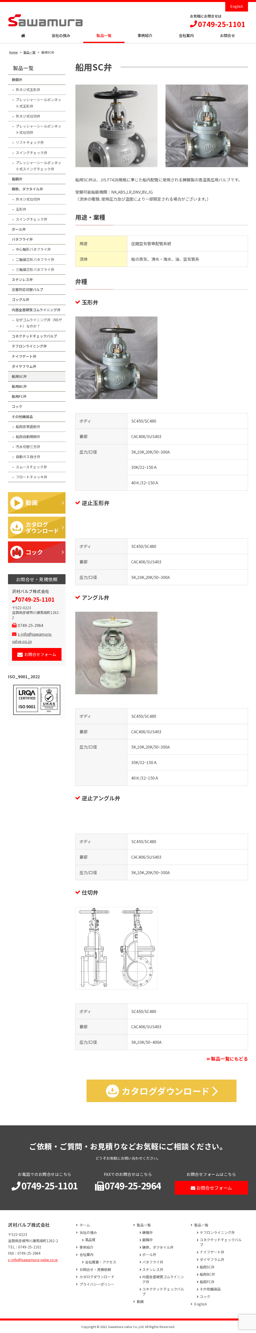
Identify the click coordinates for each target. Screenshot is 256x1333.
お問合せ (227, 35)
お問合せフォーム (40, 654)
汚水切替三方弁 (28, 446)
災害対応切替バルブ (27, 289)
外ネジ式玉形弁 (28, 89)
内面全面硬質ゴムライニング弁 (36, 309)
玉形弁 (21, 209)
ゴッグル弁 (20, 299)
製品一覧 (104, 35)
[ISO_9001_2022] (37, 700)
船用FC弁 (19, 396)
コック (17, 406)
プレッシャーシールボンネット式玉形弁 (38, 102)
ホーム (85, 1225)
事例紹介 (145, 35)
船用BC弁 (19, 386)
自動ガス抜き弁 (28, 456)
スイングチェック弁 (31, 152)
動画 (140, 1301)
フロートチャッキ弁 (31, 476)
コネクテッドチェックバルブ (34, 336)
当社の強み (61, 35)
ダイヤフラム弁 (24, 366)
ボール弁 (19, 229)
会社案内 (186, 35)
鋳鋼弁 (17, 79)
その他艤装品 (22, 416)
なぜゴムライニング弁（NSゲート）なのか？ (39, 322)
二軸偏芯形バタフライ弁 (35, 259)
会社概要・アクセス (100, 1262)
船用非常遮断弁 (28, 426)
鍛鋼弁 (17, 178)
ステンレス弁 (22, 279)
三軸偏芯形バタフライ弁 (35, 269)
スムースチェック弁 (31, 466)
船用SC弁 (19, 376)
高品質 (90, 1239)
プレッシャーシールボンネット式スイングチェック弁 (38, 165)
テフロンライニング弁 (29, 346)
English (236, 6)
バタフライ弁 (22, 239)
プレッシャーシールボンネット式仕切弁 (38, 129)
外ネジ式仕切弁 (28, 116)
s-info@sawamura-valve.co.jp (33, 1259)
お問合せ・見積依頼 (95, 1269)
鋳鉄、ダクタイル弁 (27, 188)
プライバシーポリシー (97, 1284)
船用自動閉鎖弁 (28, 436)
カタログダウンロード (97, 1276)
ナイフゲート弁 (24, 356)
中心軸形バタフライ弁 (33, 249)
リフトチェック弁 (30, 142)
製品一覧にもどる (229, 1058)
